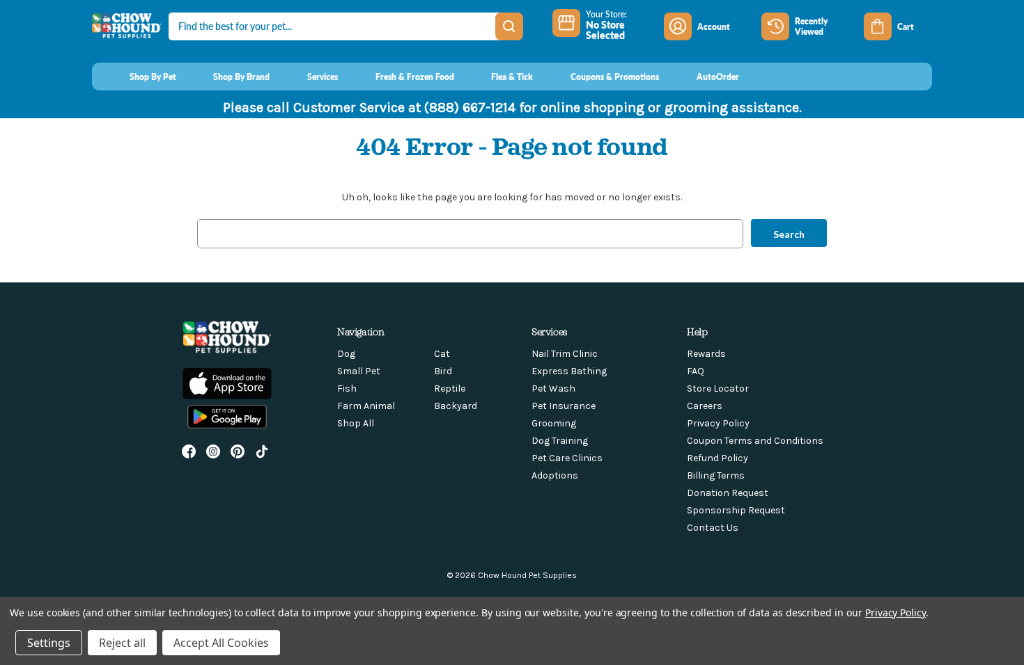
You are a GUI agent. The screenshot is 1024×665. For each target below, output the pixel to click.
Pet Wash (553, 388)
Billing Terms (716, 475)
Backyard (455, 406)
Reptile (449, 388)
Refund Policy (717, 458)
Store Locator (718, 388)
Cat (442, 354)
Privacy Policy (718, 423)
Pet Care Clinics (567, 458)
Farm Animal (366, 406)
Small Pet (358, 371)
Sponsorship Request (736, 510)
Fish (347, 388)
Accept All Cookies (221, 642)
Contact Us (712, 528)
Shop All (355, 423)
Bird (443, 371)
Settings (48, 642)
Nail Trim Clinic (565, 354)
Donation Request (727, 493)
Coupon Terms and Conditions (755, 441)
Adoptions (555, 475)
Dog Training (560, 441)
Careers (704, 406)
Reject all (122, 642)
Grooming (554, 423)
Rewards (706, 354)
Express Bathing (569, 371)
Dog (346, 354)
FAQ (695, 371)
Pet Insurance (564, 406)
